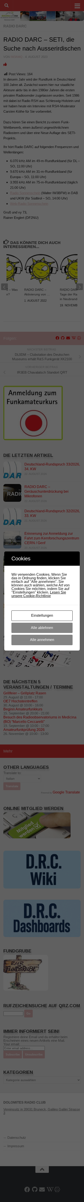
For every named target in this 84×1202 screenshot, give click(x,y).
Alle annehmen (42, 640)
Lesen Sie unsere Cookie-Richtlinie (38, 594)
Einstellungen (42, 615)
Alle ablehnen (42, 628)
